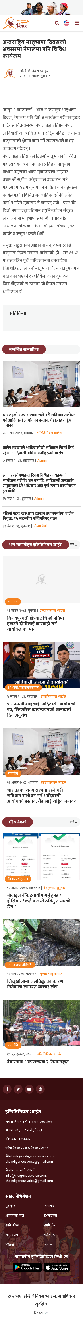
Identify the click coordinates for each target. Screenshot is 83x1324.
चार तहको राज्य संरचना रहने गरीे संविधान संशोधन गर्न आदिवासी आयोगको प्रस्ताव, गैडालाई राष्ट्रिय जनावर (39, 420)
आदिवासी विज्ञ (14, 1215)
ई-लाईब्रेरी (50, 1215)
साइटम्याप (11, 1235)
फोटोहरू (49, 1235)
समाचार (49, 1206)
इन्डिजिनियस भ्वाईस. (40, 1296)
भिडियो (9, 1245)
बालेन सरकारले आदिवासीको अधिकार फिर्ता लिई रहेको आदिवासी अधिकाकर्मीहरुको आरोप (38, 450)
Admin (42, 461)
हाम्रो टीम (49, 1225)
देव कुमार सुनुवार (54, 888)
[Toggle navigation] (75, 23)
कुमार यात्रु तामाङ (51, 974)
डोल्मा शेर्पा (40, 526)
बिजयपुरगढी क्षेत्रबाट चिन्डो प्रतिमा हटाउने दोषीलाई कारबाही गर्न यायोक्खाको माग (35, 624)
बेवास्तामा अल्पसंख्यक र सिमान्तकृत (38, 1062)
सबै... (73, 545)
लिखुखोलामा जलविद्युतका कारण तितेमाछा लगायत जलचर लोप (35, 984)
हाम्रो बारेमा (12, 1225)
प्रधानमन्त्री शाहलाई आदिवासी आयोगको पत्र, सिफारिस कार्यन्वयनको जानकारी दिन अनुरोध (41, 709)
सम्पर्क (48, 1245)
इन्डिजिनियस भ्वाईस (35, 71)
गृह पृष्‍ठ (10, 1206)
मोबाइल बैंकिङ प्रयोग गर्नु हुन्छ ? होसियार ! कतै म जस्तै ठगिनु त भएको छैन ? (39, 901)
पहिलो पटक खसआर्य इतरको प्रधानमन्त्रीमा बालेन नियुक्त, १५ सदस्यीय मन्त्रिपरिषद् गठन (38, 516)
